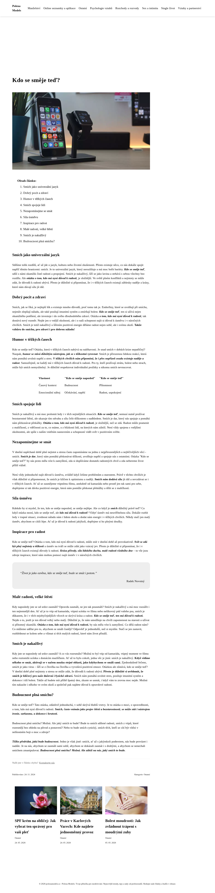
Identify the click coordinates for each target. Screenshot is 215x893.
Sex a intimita (150, 8)
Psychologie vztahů (101, 8)
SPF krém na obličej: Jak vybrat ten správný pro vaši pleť (35, 826)
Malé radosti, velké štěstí (38, 229)
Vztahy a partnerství (189, 8)
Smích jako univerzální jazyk (40, 186)
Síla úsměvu (30, 217)
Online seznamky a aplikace (59, 8)
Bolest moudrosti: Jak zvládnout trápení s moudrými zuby (123, 826)
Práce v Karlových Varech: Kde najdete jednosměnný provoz (76, 826)
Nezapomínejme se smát (37, 211)
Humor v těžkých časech (38, 198)
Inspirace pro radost (35, 223)
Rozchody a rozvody (127, 8)
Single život (168, 8)
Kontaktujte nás (47, 762)
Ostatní (83, 8)
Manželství (34, 8)
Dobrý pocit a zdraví (35, 193)
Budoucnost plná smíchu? (39, 241)
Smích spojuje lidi (34, 205)
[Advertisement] (107, 40)
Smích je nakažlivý (34, 235)
